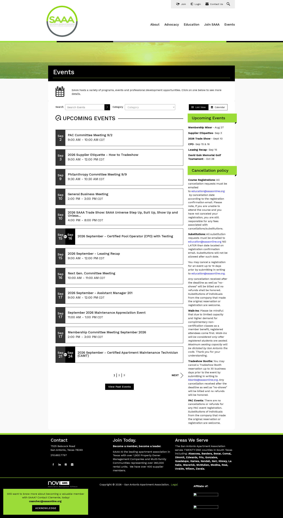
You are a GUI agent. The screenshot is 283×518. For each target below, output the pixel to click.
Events (229, 24)
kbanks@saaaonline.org (203, 379)
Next (175, 375)
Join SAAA (211, 24)
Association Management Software (63, 486)
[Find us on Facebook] (53, 464)
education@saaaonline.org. (208, 273)
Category (118, 107)
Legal (174, 484)
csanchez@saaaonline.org (45, 501)
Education (191, 24)
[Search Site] (229, 4)
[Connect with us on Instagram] (65, 464)
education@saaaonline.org (208, 191)
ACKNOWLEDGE (45, 508)
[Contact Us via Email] (72, 464)
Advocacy (171, 24)
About (155, 24)
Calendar (219, 107)
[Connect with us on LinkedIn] (59, 464)
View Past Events (119, 386)
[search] (107, 107)
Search (60, 107)
